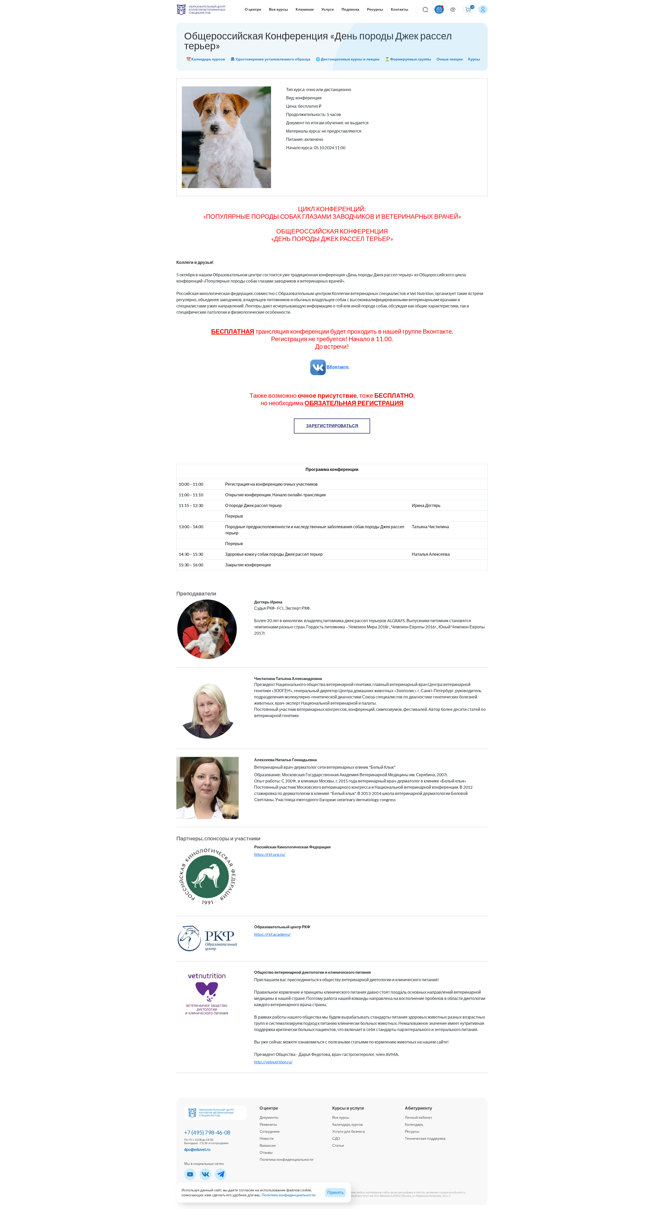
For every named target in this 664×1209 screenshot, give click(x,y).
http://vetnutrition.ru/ (273, 1061)
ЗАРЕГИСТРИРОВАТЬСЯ (332, 426)
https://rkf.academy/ (272, 934)
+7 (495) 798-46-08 (207, 1132)
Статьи (338, 1145)
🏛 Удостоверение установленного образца (270, 59)
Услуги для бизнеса (348, 1131)
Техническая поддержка (425, 1138)
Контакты (399, 9)
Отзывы (266, 1152)
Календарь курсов (347, 1124)
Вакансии (268, 1145)
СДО (336, 1138)
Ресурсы (375, 9)
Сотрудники (270, 1131)
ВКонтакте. (338, 366)
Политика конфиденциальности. (289, 1195)
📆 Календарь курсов (205, 59)
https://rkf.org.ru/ (269, 854)
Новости (267, 1138)
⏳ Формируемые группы (408, 59)
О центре (253, 9)
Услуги (327, 9)
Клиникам (305, 9)
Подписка (350, 9)
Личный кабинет (418, 1117)
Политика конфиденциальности (286, 1159)
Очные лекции (450, 59)
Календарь (414, 1124)
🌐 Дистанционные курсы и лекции (347, 59)
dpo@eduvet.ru (197, 1149)
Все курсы (278, 9)
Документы (269, 1117)
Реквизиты (268, 1124)
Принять (335, 1192)
